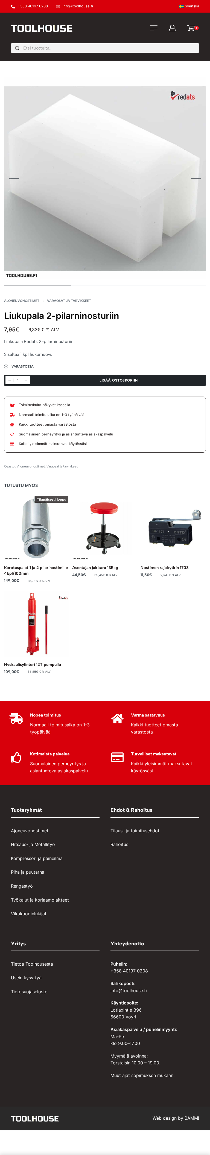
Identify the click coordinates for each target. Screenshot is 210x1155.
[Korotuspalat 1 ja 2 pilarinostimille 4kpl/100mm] (36, 527)
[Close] (197, 48)
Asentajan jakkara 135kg (95, 567)
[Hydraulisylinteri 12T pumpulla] (36, 624)
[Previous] (14, 178)
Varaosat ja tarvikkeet (69, 301)
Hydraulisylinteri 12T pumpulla (32, 664)
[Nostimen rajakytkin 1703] (173, 527)
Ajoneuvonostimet (21, 301)
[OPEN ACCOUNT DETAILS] (172, 27)
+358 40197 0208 (129, 971)
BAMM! (192, 1118)
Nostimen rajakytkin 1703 (165, 567)
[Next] (196, 178)
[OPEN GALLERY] (105, 178)
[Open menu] (154, 28)
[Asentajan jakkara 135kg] (105, 527)
